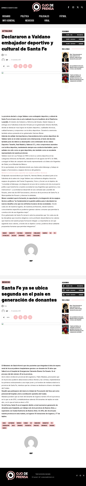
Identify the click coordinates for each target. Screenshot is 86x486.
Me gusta (80, 35)
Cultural (19, 233)
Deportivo (28, 233)
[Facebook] (68, 7)
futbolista (6, 235)
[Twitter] (77, 7)
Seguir (81, 39)
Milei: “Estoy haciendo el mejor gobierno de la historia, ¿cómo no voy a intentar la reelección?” (76, 57)
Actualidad (7, 31)
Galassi (14, 235)
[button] (82, 7)
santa (28, 235)
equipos (45, 233)
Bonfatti (11, 233)
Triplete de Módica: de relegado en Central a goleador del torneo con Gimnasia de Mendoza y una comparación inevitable (76, 78)
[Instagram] (73, 7)
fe (54, 233)
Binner (4, 233)
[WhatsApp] (25, 66)
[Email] (30, 66)
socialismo (36, 235)
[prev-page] (63, 86)
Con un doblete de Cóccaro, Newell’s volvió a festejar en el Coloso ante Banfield (76, 67)
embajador (37, 233)
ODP (7, 60)
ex (50, 233)
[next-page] (66, 86)
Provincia (21, 235)
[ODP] (3, 59)
